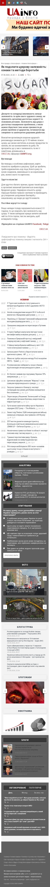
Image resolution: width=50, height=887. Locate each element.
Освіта (28, 859)
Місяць (25, 793)
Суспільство (32, 856)
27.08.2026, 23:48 (13, 661)
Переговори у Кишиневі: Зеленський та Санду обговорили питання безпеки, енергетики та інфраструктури (26, 399)
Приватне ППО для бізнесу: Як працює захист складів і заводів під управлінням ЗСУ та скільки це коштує (30, 495)
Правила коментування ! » (38, 297)
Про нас (6, 879)
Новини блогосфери (29, 63)
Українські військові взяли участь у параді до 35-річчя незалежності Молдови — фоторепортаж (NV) (26, 657)
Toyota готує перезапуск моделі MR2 (18, 806)
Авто (33, 859)
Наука (17, 859)
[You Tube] (21, 3)
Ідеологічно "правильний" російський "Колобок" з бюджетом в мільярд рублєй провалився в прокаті (29, 769)
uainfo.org (28, 874)
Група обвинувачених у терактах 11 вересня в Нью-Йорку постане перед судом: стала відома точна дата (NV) (26, 648)
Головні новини (15, 856)
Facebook (36, 224)
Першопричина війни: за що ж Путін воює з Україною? (29, 757)
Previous (2, 47)
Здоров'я (41, 859)
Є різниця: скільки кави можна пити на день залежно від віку (7, 287)
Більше (24, 456)
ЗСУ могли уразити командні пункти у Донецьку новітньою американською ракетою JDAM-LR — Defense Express (27, 424)
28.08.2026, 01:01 (13, 636)
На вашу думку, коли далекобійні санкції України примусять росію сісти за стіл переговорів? (22, 512)
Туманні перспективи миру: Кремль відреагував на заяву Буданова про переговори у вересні (22, 439)
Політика (24, 856)
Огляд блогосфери (24, 862)
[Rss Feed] (8, 3)
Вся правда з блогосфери (10, 63)
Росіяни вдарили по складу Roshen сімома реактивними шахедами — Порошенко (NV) (24, 633)
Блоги (25, 740)
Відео (15, 862)
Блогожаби (25, 677)
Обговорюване (17, 788)
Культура (11, 859)
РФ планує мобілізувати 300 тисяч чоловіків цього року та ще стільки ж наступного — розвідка (25, 449)
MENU (3, 3)
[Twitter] (17, 3)
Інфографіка (25, 711)
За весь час (39, 793)
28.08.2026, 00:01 (13, 652)
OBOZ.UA (5, 154)
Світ (5, 859)
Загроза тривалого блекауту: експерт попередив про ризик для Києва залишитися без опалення (26, 390)
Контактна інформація (17, 879)
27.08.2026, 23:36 (13, 670)
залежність (12, 248)
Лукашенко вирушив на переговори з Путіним (26, 325)
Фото (25, 565)
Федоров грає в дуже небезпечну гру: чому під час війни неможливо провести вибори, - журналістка (30, 484)
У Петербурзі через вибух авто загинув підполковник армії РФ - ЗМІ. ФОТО (21, 591)
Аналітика (25, 465)
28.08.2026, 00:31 (13, 643)
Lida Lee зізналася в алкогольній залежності (23, 286)
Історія (22, 859)
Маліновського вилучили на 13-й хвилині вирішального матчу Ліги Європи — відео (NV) (25, 640)
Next (47, 47)
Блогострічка (25, 627)
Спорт (6, 862)
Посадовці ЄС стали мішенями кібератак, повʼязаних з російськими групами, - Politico (29, 473)
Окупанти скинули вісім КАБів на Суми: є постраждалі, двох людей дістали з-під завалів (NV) (26, 666)
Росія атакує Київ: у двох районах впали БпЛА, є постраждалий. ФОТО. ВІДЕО (25, 619)
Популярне (35, 788)
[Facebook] (13, 3)
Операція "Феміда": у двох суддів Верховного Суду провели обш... (12, 52)
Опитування (25, 506)
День (10, 793)
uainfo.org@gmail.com (32, 879)
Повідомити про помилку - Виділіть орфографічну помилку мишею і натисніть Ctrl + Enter (24, 239)
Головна (6, 856)
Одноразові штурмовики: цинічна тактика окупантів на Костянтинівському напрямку (28, 747)
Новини (24, 299)
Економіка (41, 856)
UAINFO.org (25, 154)
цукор (4, 248)
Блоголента (35, 862)
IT (36, 859)
